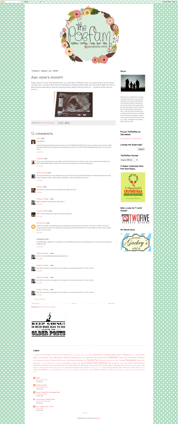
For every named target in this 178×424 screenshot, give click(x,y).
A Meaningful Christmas (50, 355)
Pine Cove (61, 367)
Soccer (51, 369)
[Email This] (59, 123)
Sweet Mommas (66, 369)
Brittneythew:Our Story (93, 357)
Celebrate (113, 357)
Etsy (85, 360)
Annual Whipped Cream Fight (79, 355)
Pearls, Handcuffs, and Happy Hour (48, 392)
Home (74, 303)
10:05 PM (40, 152)
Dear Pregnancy (38, 360)
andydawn (40, 159)
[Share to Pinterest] (68, 123)
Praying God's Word (80, 367)
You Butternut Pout (41, 394)
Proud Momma (107, 367)
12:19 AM (40, 247)
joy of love (48, 363)
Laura (39, 138)
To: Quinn (109, 370)
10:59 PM (40, 166)
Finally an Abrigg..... (43, 199)
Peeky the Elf (43, 367)
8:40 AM (39, 192)
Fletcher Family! (41, 385)
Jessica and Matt (42, 211)
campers (40, 187)
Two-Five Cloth (137, 369)
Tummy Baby (128, 369)
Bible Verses (49, 357)
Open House (125, 365)
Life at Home (113, 363)
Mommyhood (53, 365)
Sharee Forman (42, 173)
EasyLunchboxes (76, 360)
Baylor (138, 355)
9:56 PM (39, 233)
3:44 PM (39, 259)
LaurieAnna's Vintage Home (45, 399)
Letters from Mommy (96, 363)
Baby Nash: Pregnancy (103, 355)
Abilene (60, 355)
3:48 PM (39, 204)
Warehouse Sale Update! (43, 401)
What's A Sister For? (42, 380)
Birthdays (74, 357)
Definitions (47, 360)
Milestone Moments (40, 365)
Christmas (141, 357)
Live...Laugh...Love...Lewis (45, 406)
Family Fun (92, 360)
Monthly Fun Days (65, 365)
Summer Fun (57, 370)
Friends (122, 360)
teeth (78, 369)
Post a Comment (39, 299)
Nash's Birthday (114, 365)
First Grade (115, 360)
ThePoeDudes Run (85, 369)
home (42, 363)
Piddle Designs (53, 367)
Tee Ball (74, 369)
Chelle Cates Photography (127, 357)
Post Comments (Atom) (47, 307)
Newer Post (35, 303)
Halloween (36, 363)
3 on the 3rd (37, 355)
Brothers (104, 357)
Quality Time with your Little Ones (126, 367)
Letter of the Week (78, 363)
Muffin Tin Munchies (81, 365)
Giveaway (130, 360)
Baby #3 (91, 355)
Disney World (56, 360)
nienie (38, 378)
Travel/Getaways (119, 369)
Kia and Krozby (57, 363)
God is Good (140, 360)
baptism (133, 355)
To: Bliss (95, 370)
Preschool (92, 367)
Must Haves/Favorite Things (98, 365)
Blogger (97, 418)
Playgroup (68, 367)
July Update (39, 408)
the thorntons (41, 223)
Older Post (111, 303)
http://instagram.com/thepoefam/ (130, 138)
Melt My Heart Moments (136, 363)
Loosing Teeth (123, 363)
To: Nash (102, 370)
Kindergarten (67, 363)
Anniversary (67, 355)
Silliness (45, 370)
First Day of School (105, 360)
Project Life (98, 367)
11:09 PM (40, 180)
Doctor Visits (66, 360)
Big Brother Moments (62, 357)
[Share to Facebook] (66, 123)
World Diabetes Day (42, 387)
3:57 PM (39, 216)
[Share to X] (64, 123)
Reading (142, 367)
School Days (37, 370)
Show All (85, 412)
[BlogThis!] (61, 123)
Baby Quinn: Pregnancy (121, 355)
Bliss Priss (82, 357)
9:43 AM (39, 271)
